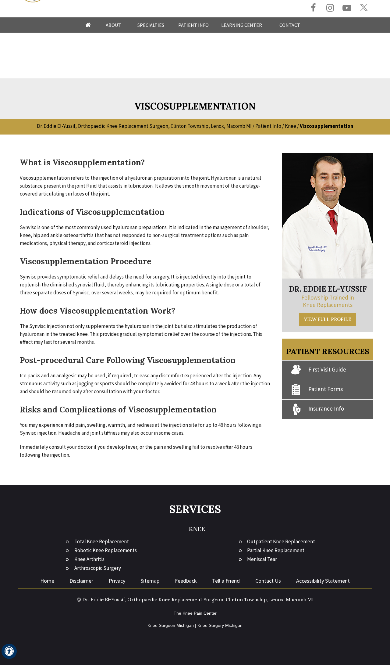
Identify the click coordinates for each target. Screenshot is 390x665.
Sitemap (149, 580)
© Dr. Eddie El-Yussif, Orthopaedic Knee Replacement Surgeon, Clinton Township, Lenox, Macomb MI (195, 599)
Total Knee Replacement (101, 541)
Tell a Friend (226, 580)
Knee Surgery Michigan (220, 625)
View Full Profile (327, 319)
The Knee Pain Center (195, 613)
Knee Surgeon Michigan (170, 625)
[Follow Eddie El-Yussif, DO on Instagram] (330, 8)
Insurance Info (326, 408)
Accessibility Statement (323, 580)
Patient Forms (325, 389)
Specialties (150, 25)
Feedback (186, 580)
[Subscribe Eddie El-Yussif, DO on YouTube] (346, 8)
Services (195, 509)
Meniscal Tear (262, 559)
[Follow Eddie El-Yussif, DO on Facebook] (313, 8)
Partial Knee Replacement (275, 550)
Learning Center (241, 25)
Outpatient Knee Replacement (281, 541)
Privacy (117, 580)
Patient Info (193, 25)
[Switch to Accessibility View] (9, 651)
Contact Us (268, 580)
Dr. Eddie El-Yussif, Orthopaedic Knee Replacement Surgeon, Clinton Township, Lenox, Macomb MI (144, 126)
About (113, 25)
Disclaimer (81, 580)
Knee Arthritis (89, 559)
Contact (289, 25)
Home (88, 25)
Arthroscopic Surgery (97, 568)
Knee (290, 126)
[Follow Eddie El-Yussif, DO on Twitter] (363, 8)
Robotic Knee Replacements (105, 550)
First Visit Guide (327, 369)
